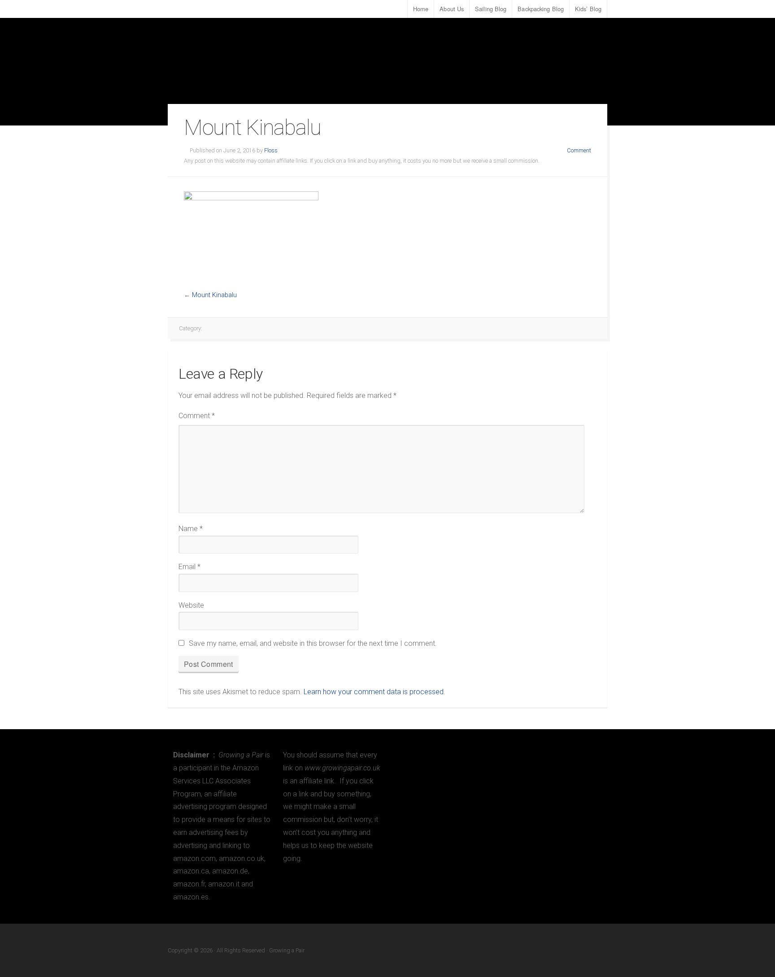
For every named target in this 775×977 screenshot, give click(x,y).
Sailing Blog (490, 8)
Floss (271, 150)
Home (420, 8)
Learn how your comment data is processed (374, 691)
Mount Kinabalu (214, 295)
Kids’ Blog (588, 8)
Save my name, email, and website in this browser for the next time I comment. (313, 643)
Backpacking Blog (541, 8)
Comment (579, 150)
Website (191, 605)
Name (191, 528)
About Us (452, 8)
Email (189, 566)
